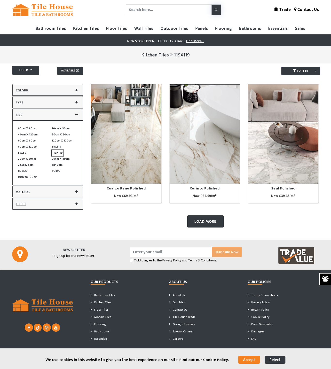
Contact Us (307, 9)
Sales (300, 28)
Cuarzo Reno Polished (126, 188)
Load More (205, 221)
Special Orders (182, 331)
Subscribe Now (226, 252)
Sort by (302, 70)
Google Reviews (183, 324)
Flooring (223, 28)
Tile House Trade (184, 317)
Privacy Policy (171, 260)
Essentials (278, 28)
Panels (201, 28)
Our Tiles (178, 302)
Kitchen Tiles (86, 28)
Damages (257, 331)
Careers (177, 338)
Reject (275, 359)
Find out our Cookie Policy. (204, 359)
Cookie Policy (260, 317)
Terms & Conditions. (202, 260)
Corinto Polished (205, 188)
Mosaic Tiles (102, 317)
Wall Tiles (143, 28)
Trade (284, 9)
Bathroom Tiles (51, 28)
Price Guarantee (262, 324)
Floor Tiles (116, 28)
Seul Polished (283, 188)
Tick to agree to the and (175, 260)
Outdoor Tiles (174, 28)
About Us (178, 295)
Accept (249, 359)
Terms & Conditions (264, 295)
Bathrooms (250, 28)
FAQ (254, 338)
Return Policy (260, 309)
